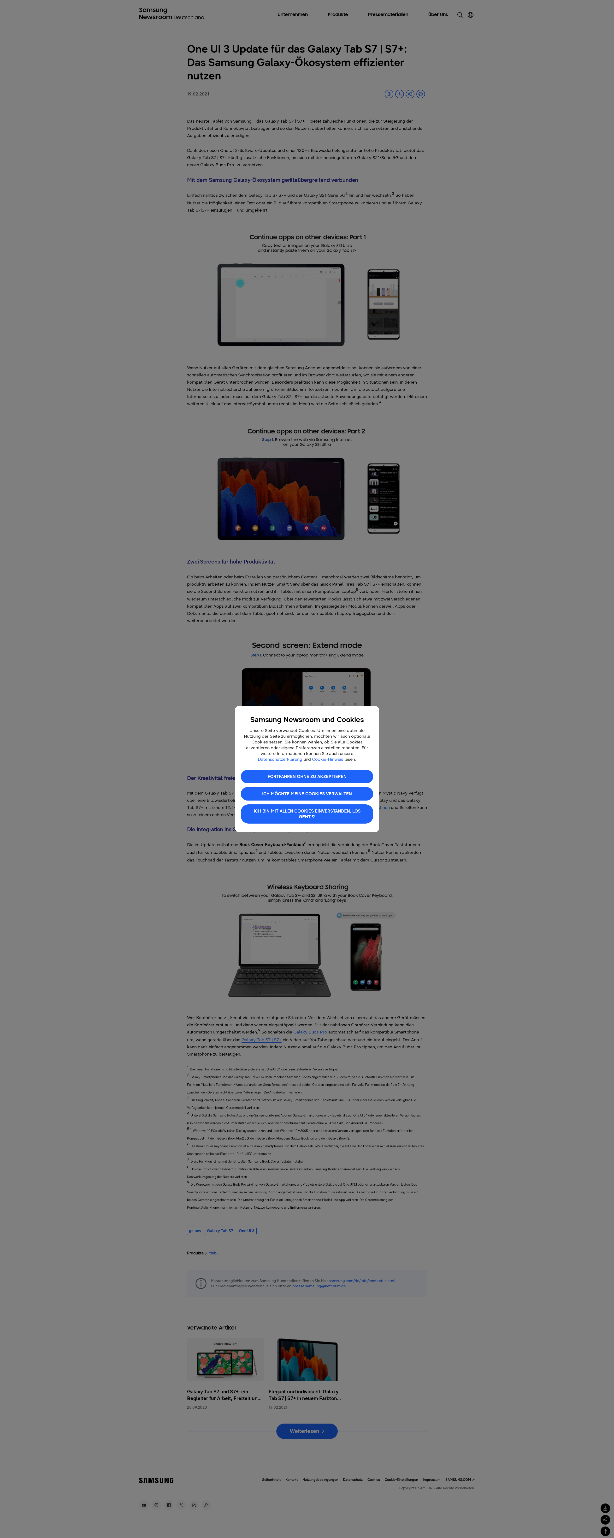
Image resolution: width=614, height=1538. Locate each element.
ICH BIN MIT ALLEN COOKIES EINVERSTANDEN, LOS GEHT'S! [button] (307, 813)
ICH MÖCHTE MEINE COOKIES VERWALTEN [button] (307, 793)
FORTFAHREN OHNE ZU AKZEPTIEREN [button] (307, 776)
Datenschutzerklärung (280, 759)
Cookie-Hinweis (328, 759)
